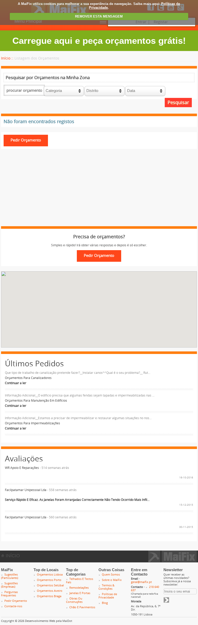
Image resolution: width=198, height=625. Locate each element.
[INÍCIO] (172, 560)
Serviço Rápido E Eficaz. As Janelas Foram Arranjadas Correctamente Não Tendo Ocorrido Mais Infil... (77, 500)
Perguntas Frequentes (9, 593)
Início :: (7, 58)
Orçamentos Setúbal (50, 585)
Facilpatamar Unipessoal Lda (25, 490)
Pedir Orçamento (15, 601)
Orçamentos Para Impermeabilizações (32, 423)
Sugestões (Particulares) (9, 576)
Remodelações (79, 587)
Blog (105, 603)
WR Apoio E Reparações (22, 468)
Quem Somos (111, 574)
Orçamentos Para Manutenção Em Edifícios (36, 400)
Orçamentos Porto (49, 580)
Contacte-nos (13, 606)
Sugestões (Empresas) (9, 585)
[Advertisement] (99, 190)
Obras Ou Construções (74, 600)
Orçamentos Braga (49, 596)
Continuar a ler (15, 383)
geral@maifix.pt (141, 582)
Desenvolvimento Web (40, 621)
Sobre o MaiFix (112, 580)
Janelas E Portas (79, 593)
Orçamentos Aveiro (49, 591)
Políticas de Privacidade (107, 596)
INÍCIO (12, 555)
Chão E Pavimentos (82, 607)
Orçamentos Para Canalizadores (28, 378)
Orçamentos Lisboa (50, 574)
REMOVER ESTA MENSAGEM (99, 16)
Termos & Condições (106, 587)
